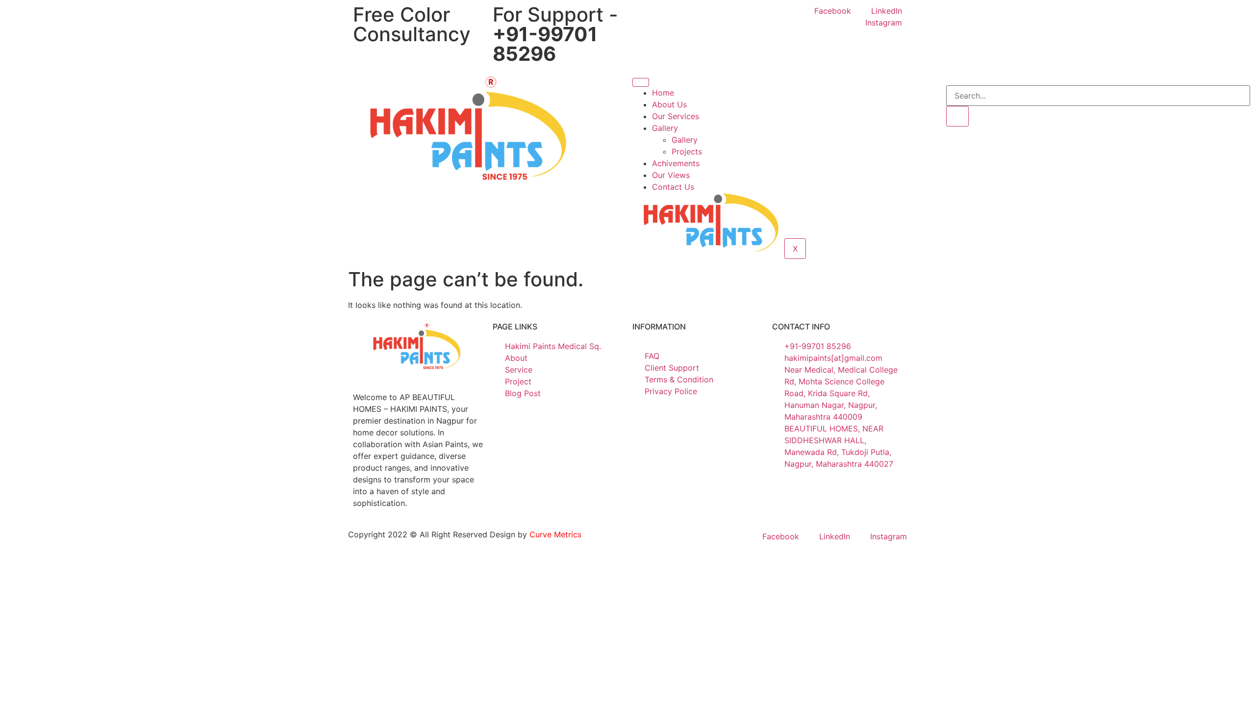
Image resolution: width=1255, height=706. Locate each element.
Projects (687, 151)
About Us (669, 104)
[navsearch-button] (949, 79)
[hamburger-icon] (640, 82)
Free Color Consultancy (412, 24)
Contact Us (673, 187)
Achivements (676, 163)
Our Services (675, 116)
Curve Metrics (555, 534)
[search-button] (957, 116)
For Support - (555, 34)
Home (663, 93)
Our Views (671, 175)
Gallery (665, 128)
